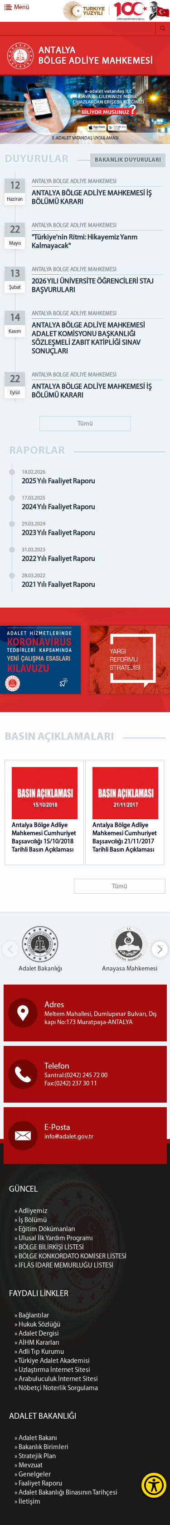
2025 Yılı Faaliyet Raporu (58, 481)
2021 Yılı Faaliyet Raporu (58, 585)
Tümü (85, 424)
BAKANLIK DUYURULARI (128, 160)
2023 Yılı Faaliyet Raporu (58, 533)
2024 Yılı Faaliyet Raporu (58, 507)
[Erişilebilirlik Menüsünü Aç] (153, 1485)
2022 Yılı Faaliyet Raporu (58, 559)
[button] (160, 949)
